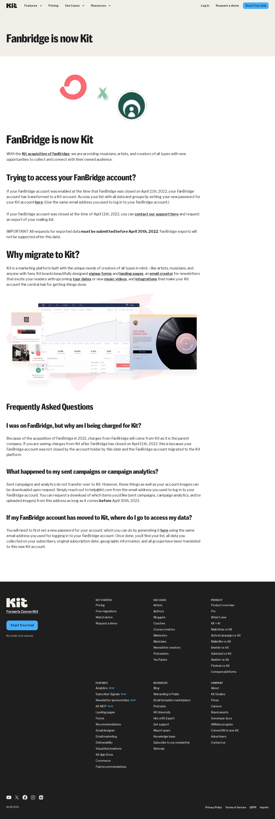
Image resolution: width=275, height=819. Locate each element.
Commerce (103, 760)
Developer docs (221, 718)
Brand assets (219, 712)
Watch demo (104, 617)
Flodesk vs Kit (220, 665)
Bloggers (159, 617)
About (215, 688)
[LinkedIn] (41, 799)
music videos (115, 279)
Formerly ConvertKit (22, 611)
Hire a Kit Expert (164, 718)
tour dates (82, 279)
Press (215, 700)
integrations (146, 279)
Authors (158, 611)
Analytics (102, 688)
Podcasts (159, 706)
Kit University (162, 712)
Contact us (218, 742)
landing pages (131, 273)
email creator (161, 273)
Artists (157, 605)
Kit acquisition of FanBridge (46, 154)
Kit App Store (104, 754)
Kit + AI (215, 623)
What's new (218, 617)
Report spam (161, 730)
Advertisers (218, 736)
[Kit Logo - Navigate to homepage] (11, 5)
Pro (213, 611)
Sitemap (158, 748)
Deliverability (104, 742)
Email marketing (106, 736)
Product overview (222, 605)
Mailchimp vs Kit (221, 629)
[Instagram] (33, 799)
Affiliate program (222, 724)
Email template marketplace (172, 700)
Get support (161, 724)
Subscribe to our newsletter (171, 742)
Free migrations (106, 611)
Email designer (105, 730)
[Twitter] (16, 799)
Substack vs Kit (221, 653)
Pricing (100, 605)
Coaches (159, 623)
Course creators (164, 629)
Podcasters (161, 653)
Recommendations (108, 724)
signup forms (100, 273)
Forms (100, 718)
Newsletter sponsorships (112, 700)
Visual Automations (108, 748)
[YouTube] (8, 799)
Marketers (160, 635)
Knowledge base (164, 736)
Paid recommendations (111, 766)
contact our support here (157, 214)
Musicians (160, 641)
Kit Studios (218, 694)
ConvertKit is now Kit (225, 730)
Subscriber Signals (108, 694)
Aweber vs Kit (220, 659)
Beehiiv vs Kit (220, 647)
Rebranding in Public (166, 694)
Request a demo (106, 623)
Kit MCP (101, 706)
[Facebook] (25, 799)
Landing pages (105, 712)
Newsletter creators (167, 647)
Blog (156, 688)
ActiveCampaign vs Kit (226, 635)
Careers (216, 706)
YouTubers (160, 659)
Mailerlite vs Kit (221, 641)
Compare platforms (224, 671)
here (39, 202)
